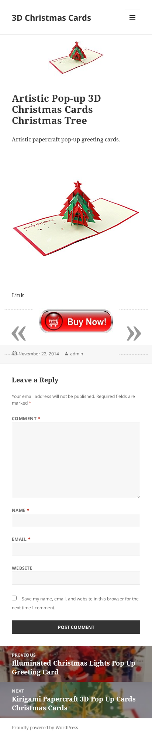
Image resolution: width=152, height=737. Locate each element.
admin (76, 354)
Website (22, 568)
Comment (26, 418)
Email (21, 539)
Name (21, 510)
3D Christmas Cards (51, 17)
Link (18, 295)
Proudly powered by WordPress (45, 727)
